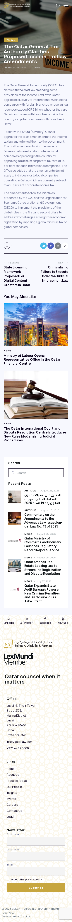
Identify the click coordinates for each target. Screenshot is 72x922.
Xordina (25, 916)
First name (13, 834)
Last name (13, 849)
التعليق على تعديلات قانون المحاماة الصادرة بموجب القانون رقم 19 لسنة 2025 (42, 499)
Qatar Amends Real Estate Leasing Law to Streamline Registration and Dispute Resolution (42, 568)
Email (10, 864)
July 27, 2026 (44, 581)
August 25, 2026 (49, 490)
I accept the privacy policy (26, 879)
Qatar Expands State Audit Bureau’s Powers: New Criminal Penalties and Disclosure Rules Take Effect (42, 593)
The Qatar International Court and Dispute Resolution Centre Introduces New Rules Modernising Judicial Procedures (35, 434)
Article (30, 490)
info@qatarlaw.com (19, 742)
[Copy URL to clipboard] (65, 246)
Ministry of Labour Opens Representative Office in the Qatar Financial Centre (32, 360)
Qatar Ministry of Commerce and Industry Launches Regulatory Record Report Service (42, 544)
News (11, 40)
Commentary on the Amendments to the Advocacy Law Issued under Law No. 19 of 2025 (43, 520)
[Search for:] (36, 473)
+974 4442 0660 (18, 748)
